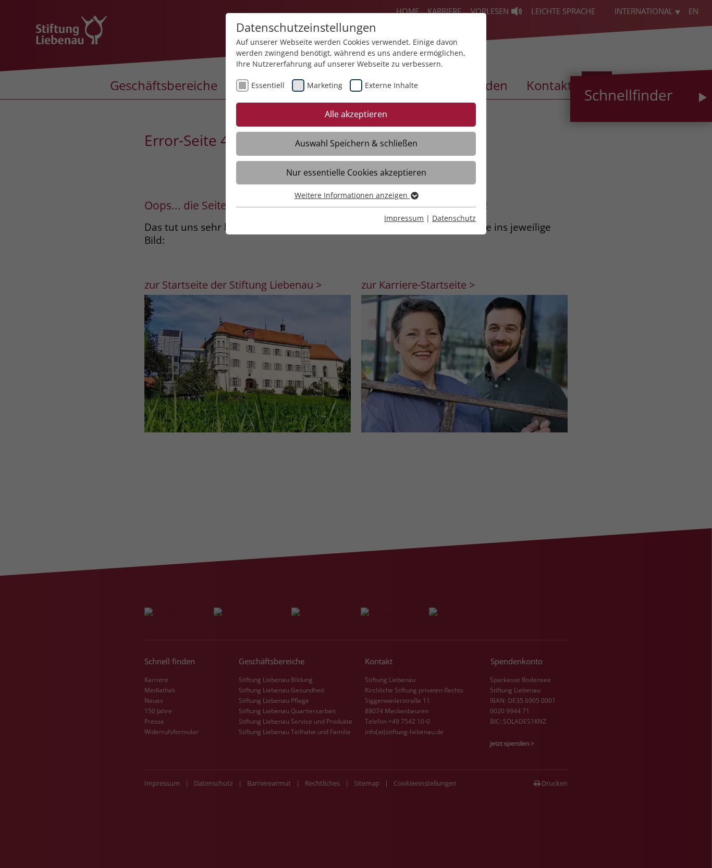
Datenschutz (454, 218)
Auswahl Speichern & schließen (356, 143)
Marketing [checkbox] (324, 85)
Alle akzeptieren (356, 114)
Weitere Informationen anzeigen (352, 195)
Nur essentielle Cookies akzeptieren (356, 172)
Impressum (404, 218)
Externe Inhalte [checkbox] (391, 85)
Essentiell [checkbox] (268, 85)
